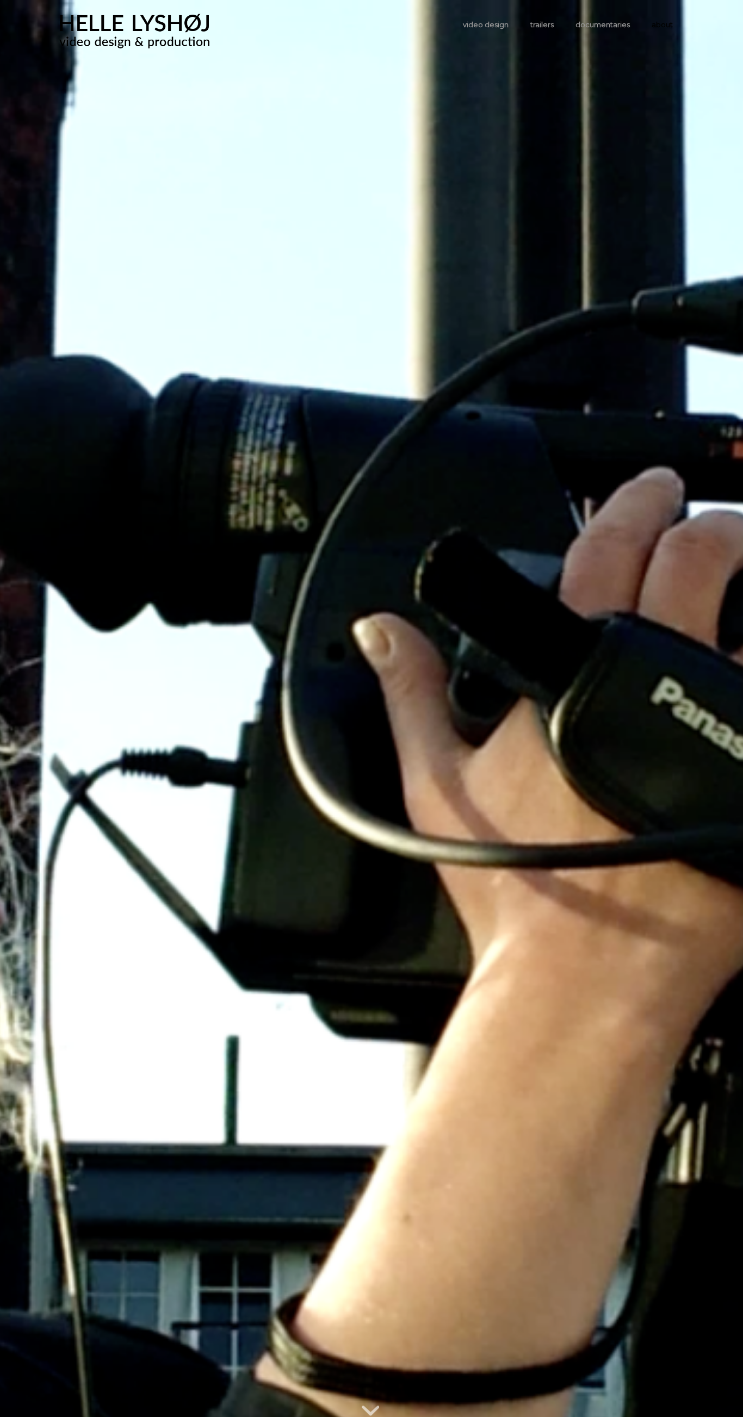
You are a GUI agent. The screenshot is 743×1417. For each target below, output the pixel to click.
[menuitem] (485, 24)
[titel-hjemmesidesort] (134, 24)
